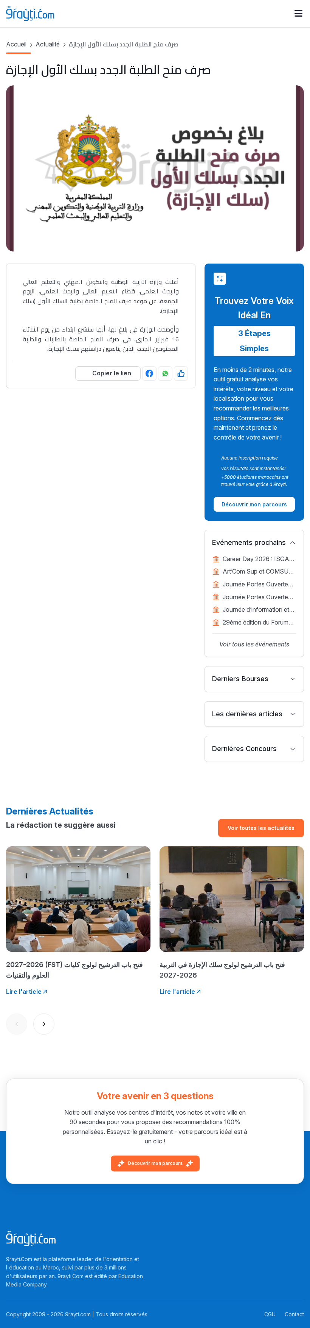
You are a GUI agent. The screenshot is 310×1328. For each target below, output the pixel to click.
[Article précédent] (16, 1024)
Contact (294, 1314)
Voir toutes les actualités (261, 828)
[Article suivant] (43, 1024)
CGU (270, 1314)
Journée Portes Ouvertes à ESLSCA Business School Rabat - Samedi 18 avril (259, 584)
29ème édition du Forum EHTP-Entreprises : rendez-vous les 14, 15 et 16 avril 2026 (257, 623)
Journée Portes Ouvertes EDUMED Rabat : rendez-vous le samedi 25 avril (258, 597)
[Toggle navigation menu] (298, 13)
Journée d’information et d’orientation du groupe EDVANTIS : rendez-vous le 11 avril (258, 610)
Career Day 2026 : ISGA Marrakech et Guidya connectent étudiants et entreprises (256, 559)
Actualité (48, 44)
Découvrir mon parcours (155, 1163)
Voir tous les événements (254, 644)
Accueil (16, 44)
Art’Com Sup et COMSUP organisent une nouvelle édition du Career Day (258, 572)
